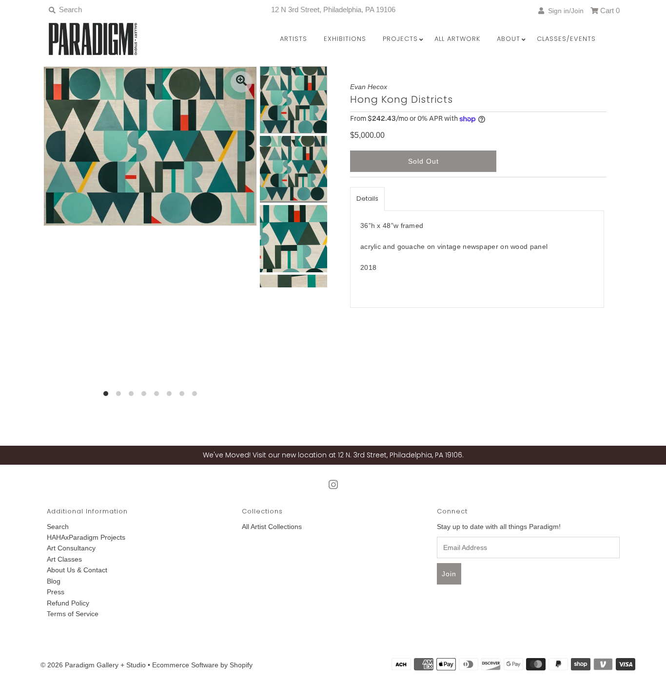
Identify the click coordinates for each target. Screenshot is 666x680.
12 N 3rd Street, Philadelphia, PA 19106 (333, 9)
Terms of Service (72, 614)
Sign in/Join (564, 11)
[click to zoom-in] (241, 82)
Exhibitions (345, 38)
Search (58, 526)
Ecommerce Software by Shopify (202, 665)
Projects (400, 38)
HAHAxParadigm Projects (86, 537)
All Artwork (457, 38)
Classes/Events (566, 38)
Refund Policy (68, 603)
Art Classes (64, 559)
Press (55, 592)
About (508, 38)
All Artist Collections (272, 526)
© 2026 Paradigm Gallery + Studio (93, 665)
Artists (293, 38)
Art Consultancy (71, 548)
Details (367, 198)
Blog (53, 581)
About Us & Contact (77, 570)
